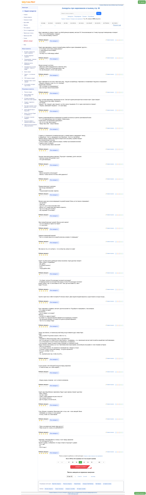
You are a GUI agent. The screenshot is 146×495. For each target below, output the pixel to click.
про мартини (58, 23)
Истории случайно (81, 488)
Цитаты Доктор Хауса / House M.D (29, 110)
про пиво (66, 23)
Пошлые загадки (28, 92)
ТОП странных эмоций (29, 78)
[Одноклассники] (117, 40)
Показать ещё (117, 25)
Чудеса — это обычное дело (29, 75)
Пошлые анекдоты (67, 483)
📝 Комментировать (109, 40)
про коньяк (50, 23)
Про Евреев (98, 483)
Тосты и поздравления (29, 30)
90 (80, 462)
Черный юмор (77, 483)
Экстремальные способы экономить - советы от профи (30, 68)
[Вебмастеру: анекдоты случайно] (29, 11)
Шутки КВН (26, 22)
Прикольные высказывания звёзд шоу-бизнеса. (30, 125)
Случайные (91, 16)
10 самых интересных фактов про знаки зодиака (30, 99)
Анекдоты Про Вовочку (88, 483)
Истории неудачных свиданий (28, 56)
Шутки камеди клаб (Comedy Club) (28, 95)
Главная (25, 14)
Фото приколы (27, 27)
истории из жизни (107, 483)
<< (58, 462)
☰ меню (142, 2)
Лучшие (84, 16)
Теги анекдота (54, 41)
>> (103, 462)
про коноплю (97, 23)
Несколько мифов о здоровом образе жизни (29, 121)
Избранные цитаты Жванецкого (28, 63)
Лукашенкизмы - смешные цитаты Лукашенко (30, 60)
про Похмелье (106, 23)
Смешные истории (28, 19)
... (65, 462)
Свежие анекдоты (140, 493)
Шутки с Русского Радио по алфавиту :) (30, 114)
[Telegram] (122, 40)
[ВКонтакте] (116, 40)
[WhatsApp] (121, 40)
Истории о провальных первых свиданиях (29, 52)
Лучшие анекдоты (49, 488)
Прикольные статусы (28, 33)
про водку (43, 23)
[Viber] (119, 40)
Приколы (26, 25)
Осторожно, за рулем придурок (29, 118)
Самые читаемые (59, 488)
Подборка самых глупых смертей (30, 81)
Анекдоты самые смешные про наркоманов (93, 456)
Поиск (98, 13)
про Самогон (115, 23)
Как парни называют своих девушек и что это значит (30, 106)
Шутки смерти (27, 71)
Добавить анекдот (28, 40)
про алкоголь (73, 23)
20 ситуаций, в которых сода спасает (29, 85)
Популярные (77, 16)
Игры (25, 44)
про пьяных (81, 23)
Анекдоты (70, 16)
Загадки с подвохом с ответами (29, 103)
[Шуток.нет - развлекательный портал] (28, 3)
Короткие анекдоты (56, 483)
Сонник (25, 38)
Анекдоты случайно (70, 488)
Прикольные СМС (28, 35)
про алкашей (89, 23)
